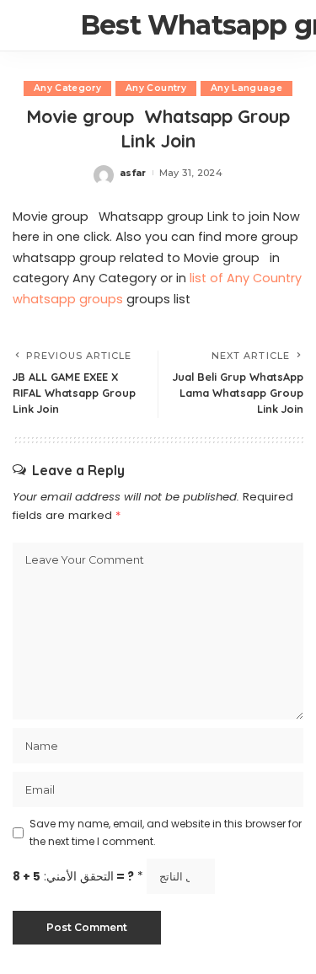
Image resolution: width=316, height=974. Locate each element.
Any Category (67, 88)
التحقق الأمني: (78, 877)
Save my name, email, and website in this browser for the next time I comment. (165, 832)
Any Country (156, 88)
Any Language (246, 88)
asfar (133, 173)
